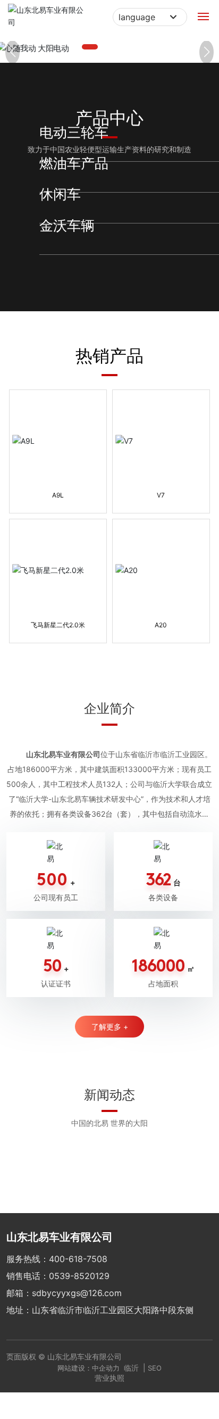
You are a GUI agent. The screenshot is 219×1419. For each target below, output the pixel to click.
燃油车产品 (98, 186)
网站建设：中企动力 (88, 1361)
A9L (58, 488)
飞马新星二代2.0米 (58, 618)
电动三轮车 (98, 158)
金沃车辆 (96, 248)
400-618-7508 (78, 1252)
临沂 (131, 1360)
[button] (90, 46)
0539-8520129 (79, 1269)
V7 (161, 488)
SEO (155, 1361)
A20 (161, 618)
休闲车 (94, 217)
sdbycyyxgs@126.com (77, 1286)
